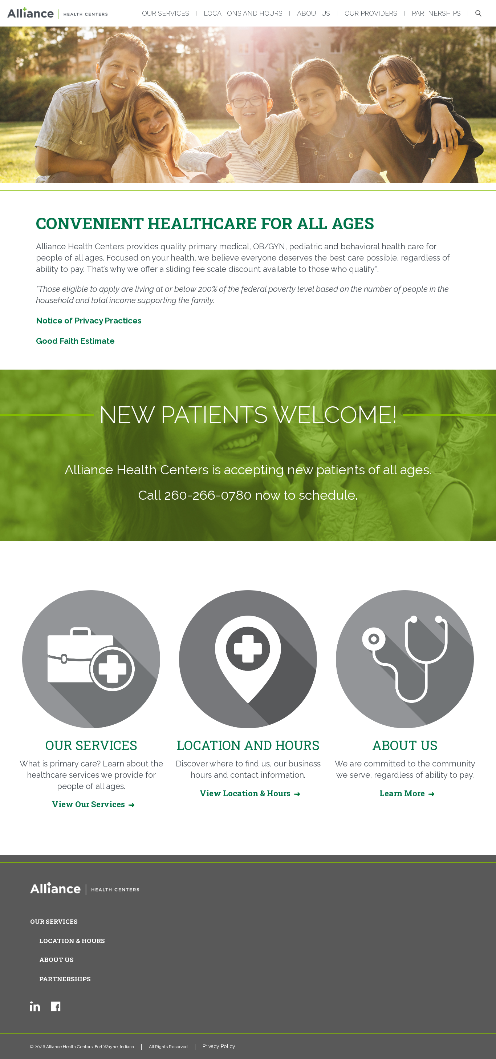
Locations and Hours (243, 13)
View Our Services (88, 804)
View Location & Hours (245, 793)
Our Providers (371, 13)
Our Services (165, 13)
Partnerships (436, 13)
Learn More (402, 793)
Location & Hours (72, 941)
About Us (313, 13)
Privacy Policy (219, 1046)
